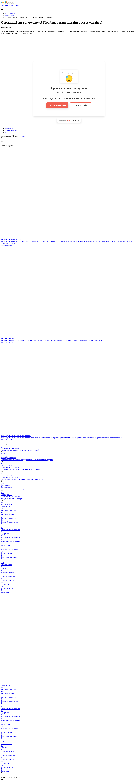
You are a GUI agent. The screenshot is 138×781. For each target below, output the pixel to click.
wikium (21, 136)
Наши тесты (9, 15)
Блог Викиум (10, 13)
